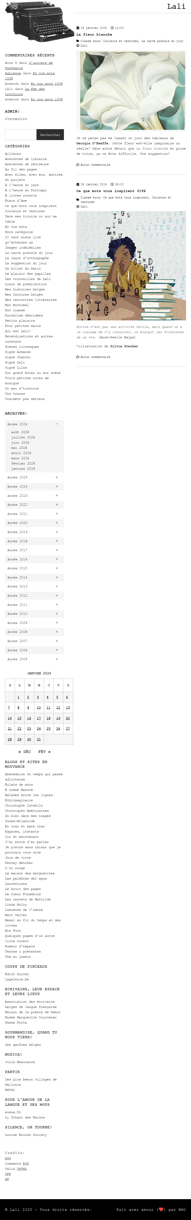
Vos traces (15, 393)
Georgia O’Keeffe (92, 143)
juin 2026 (20, 442)
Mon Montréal (17, 305)
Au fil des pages (21, 169)
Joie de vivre (18, 857)
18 (48, 718)
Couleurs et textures (25, 211)
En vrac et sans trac (25, 826)
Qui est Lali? (18, 331)
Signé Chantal (18, 357)
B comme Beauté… (20, 790)
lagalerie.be (17, 979)
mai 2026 (19, 448)
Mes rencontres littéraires (31, 300)
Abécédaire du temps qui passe (34, 774)
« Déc (24, 751)
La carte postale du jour (29, 253)
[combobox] (21, 134)
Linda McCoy (16, 904)
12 (58, 707)
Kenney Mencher (19, 863)
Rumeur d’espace (20, 946)
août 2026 (20, 432)
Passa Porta (16, 1022)
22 (19, 728)
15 (19, 718)
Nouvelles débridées (24, 315)
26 (58, 728)
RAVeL (10, 1090)
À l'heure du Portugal (26, 190)
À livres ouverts (21, 195)
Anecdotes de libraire (26, 159)
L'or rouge (15, 868)
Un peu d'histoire (22, 388)
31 (39, 739)
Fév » (44, 751)
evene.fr (13, 1112)
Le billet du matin (23, 268)
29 (19, 739)
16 (29, 718)
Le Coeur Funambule (23, 894)
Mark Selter (16, 915)
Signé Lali (15, 362)
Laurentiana (16, 883)
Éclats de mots (19, 784)
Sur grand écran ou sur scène (33, 373)
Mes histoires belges (25, 289)
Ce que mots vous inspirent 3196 (111, 191)
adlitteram (15, 779)
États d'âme (16, 200)
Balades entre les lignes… (30, 795)
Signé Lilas (16, 367)
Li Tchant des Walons (25, 1117)
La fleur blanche (94, 34)
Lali (176, 6)
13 (68, 707)
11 (48, 707)
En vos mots (16, 227)
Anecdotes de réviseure (27, 164)
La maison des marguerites (30, 873)
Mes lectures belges (24, 294)
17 (39, 718)
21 (10, 728)
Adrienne (13, 73)
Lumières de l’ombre (24, 910)
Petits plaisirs (20, 320)
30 (29, 739)
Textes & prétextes (23, 951)
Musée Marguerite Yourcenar (31, 1017)
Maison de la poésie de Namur (33, 1012)
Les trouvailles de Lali (28, 279)
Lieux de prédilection (26, 284)
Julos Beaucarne (20, 1062)
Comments (17, 1163)
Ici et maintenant (22, 837)
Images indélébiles (23, 247)
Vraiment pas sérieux (25, 399)
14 (10, 718)
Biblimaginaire (19, 800)
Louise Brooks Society (26, 1135)
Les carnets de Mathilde (28, 899)
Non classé (15, 310)
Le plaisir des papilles (28, 273)
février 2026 (23, 463)
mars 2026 (20, 458)
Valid (16, 1169)
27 (68, 728)
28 (10, 739)
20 (68, 718)
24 (39, 728)
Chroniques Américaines (27, 810)
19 (58, 718)
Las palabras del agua (26, 878)
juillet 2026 (23, 437)
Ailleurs (13, 154)
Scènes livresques (22, 346)
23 (29, 728)
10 (39, 707)
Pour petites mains (23, 326)
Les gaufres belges (23, 1044)
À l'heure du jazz (22, 185)
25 (48, 728)
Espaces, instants (22, 831)
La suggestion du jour (26, 263)
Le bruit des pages (23, 889)
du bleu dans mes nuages (28, 816)
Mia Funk (13, 930)
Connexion (16, 118)
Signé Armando (18, 352)
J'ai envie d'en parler (27, 842)
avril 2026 (21, 453)
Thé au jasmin (18, 956)
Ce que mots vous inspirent (31, 206)
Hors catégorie (19, 232)
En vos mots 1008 (47, 83)
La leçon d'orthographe (27, 258)
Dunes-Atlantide (20, 821)
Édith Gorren (17, 974)
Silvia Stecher (124, 346)
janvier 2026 (23, 468)
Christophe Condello (24, 805)
